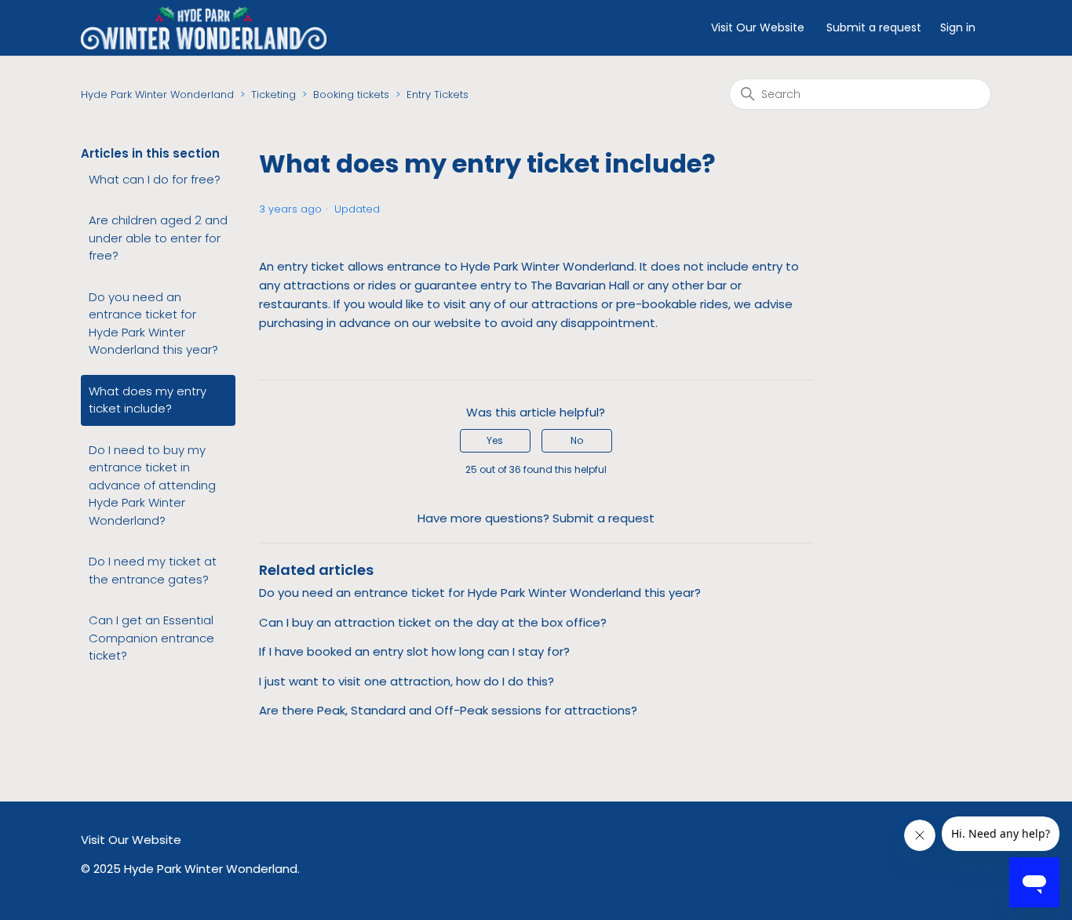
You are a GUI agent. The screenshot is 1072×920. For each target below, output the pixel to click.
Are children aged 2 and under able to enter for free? (158, 238)
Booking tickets (351, 94)
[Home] (203, 27)
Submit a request (873, 27)
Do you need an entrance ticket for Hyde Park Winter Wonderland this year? (153, 323)
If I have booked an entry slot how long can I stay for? (414, 651)
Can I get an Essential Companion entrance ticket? (151, 638)
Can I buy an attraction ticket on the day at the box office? (433, 622)
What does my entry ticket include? (147, 400)
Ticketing (273, 94)
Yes (495, 440)
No (577, 440)
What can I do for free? (155, 179)
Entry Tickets (438, 94)
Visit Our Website (757, 27)
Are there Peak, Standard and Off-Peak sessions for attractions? (448, 710)
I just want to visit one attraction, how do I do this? (406, 681)
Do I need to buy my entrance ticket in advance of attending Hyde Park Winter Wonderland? (152, 485)
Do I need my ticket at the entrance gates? (153, 570)
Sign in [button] (957, 27)
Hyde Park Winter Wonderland (157, 94)
